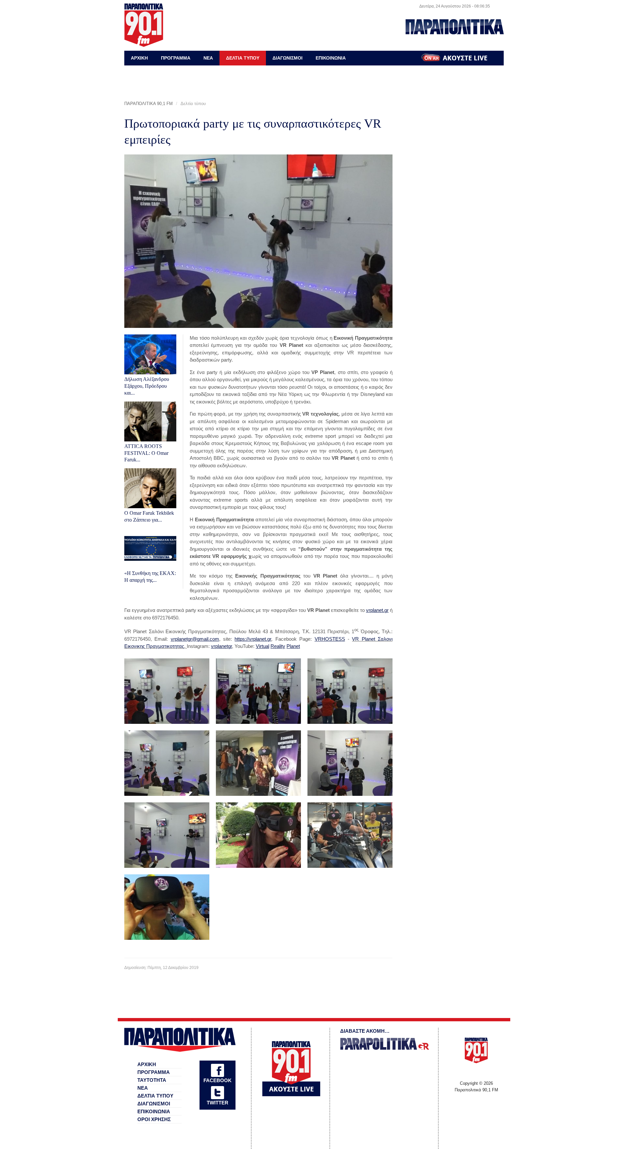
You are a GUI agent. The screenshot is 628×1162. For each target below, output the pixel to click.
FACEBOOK (217, 1080)
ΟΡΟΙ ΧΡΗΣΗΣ (154, 1119)
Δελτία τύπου (193, 103)
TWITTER (217, 1102)
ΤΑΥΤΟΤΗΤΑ (151, 1080)
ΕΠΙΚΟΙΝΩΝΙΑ (331, 58)
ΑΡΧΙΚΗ (139, 58)
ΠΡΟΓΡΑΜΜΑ (175, 58)
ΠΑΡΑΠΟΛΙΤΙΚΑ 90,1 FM (148, 103)
